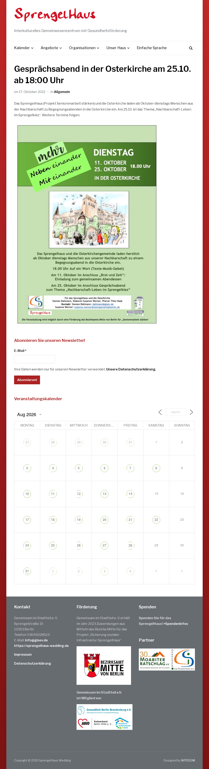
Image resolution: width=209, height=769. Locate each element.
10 (27, 493)
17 (27, 519)
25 (53, 545)
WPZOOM (188, 760)
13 (104, 493)
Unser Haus (116, 48)
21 (130, 519)
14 (130, 493)
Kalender (22, 48)
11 (53, 493)
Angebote (49, 48)
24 (27, 545)
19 (79, 519)
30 (104, 442)
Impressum (23, 654)
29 (79, 442)
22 (156, 519)
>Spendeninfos (175, 624)
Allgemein (62, 92)
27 (27, 442)
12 (79, 493)
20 (104, 519)
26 (79, 545)
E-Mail (20, 351)
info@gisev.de (36, 640)
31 (130, 442)
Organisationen (82, 48)
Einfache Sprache (152, 48)
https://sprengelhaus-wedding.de (41, 646)
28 (53, 442)
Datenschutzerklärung (32, 663)
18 (53, 519)
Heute (175, 412)
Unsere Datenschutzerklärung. (131, 369)
